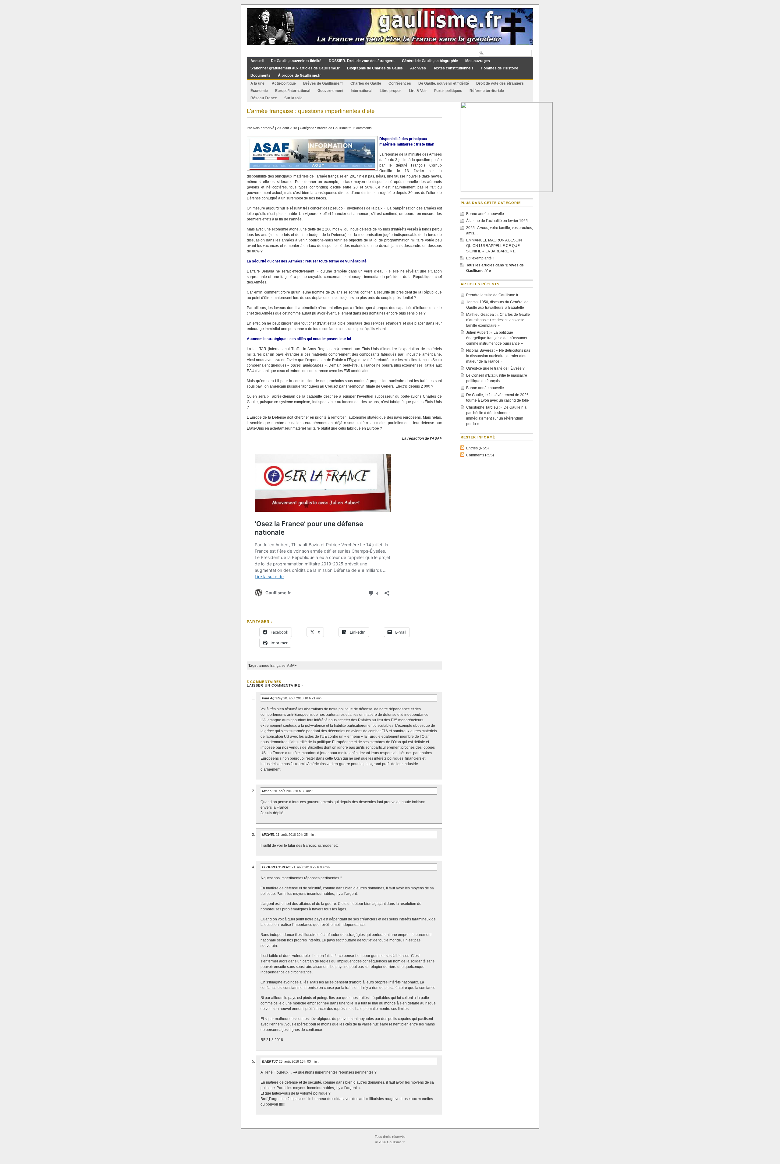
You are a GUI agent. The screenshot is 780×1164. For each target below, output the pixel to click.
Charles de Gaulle (365, 83)
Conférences (399, 83)
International (361, 91)
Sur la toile (293, 98)
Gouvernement (330, 91)
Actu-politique (284, 83)
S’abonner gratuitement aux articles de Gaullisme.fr (295, 68)
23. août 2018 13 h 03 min (298, 1061)
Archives (418, 68)
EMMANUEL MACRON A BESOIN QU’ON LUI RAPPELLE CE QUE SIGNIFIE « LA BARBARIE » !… (494, 245)
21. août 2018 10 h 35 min (295, 834)
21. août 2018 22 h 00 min (311, 867)
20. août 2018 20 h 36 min (292, 791)
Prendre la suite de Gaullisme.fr (492, 295)
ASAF (291, 665)
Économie (259, 91)
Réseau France (263, 98)
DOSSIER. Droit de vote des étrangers (362, 61)
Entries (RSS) (477, 448)
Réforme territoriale (487, 91)
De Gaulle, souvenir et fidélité (296, 61)
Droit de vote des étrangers (500, 83)
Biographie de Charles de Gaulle (375, 68)
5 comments (362, 128)
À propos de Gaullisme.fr (299, 75)
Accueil (257, 61)
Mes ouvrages (477, 61)
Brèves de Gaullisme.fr (323, 83)
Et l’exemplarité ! (480, 258)
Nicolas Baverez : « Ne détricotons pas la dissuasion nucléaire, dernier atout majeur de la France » (498, 356)
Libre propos (391, 91)
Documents (260, 75)
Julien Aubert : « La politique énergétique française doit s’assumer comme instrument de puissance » (496, 338)
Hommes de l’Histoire (499, 68)
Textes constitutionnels (453, 68)
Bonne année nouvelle (485, 214)
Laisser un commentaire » (275, 685)
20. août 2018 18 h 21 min (302, 698)
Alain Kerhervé (263, 128)
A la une (257, 83)
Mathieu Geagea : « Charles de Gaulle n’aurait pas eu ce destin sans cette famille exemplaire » (498, 320)
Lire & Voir (418, 91)
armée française (272, 665)
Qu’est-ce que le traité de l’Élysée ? (495, 368)
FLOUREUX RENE (276, 867)
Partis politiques (448, 91)
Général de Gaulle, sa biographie (430, 61)
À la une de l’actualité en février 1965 (497, 221)
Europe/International (292, 91)
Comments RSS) (480, 455)
